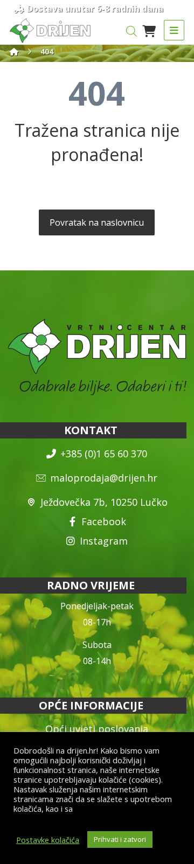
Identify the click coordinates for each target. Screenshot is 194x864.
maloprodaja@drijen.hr (103, 477)
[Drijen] (14, 51)
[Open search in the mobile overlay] (131, 31)
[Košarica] (149, 30)
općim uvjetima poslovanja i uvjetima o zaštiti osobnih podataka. (94, 813)
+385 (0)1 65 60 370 (103, 453)
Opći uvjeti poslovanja (96, 728)
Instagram (104, 540)
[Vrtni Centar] (50, 30)
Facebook (103, 521)
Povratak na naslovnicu (97, 222)
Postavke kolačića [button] (47, 840)
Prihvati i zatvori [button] (120, 839)
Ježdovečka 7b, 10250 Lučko (104, 502)
